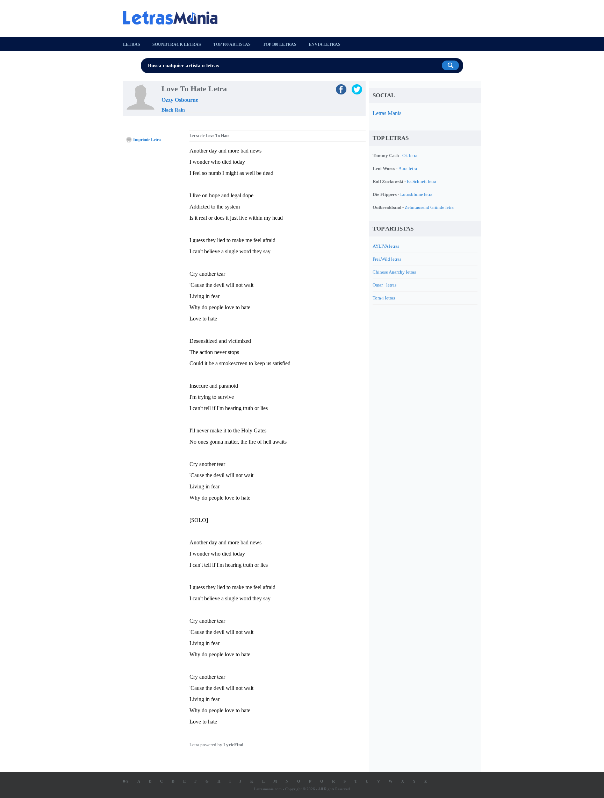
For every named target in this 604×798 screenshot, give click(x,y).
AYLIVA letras (386, 246)
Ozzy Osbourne (179, 100)
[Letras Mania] (173, 18)
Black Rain (173, 110)
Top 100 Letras (279, 44)
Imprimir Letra (147, 139)
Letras (131, 44)
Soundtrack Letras (176, 44)
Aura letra (407, 168)
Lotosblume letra (416, 194)
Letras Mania (387, 113)
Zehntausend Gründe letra (429, 207)
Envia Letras (324, 44)
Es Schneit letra (421, 181)
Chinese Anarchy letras (394, 272)
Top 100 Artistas (232, 44)
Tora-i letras (384, 298)
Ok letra (409, 155)
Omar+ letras (384, 285)
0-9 (126, 781)
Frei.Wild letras (387, 259)
